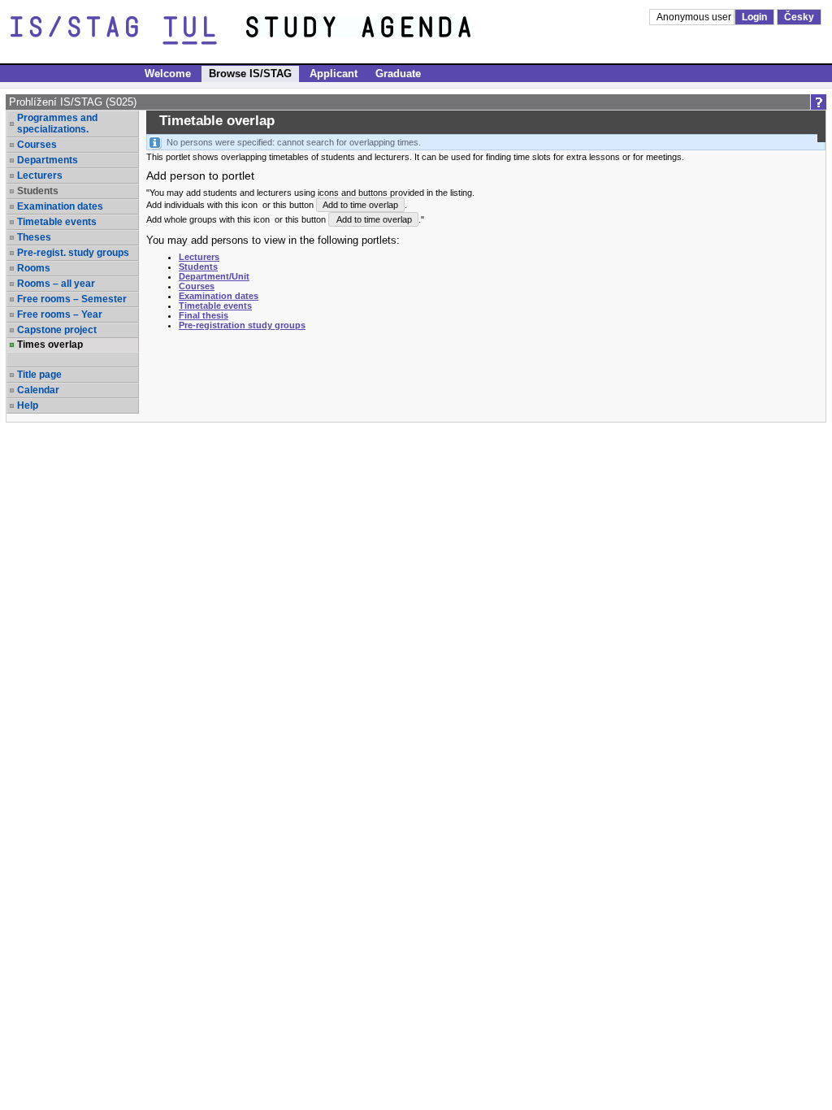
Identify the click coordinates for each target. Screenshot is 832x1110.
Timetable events (57, 222)
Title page (39, 374)
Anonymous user (695, 17)
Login (754, 17)
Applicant (334, 73)
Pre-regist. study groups (73, 252)
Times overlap (50, 344)
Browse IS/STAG (250, 73)
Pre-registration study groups (242, 325)
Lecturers (40, 175)
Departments (47, 160)
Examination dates (60, 206)
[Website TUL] (128, 31)
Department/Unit (214, 276)
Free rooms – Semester (72, 299)
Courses (37, 144)
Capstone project (57, 330)
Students (198, 266)
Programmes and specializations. (57, 123)
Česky (799, 17)
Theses (34, 237)
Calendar (38, 390)
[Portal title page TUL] (388, 31)
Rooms (33, 268)
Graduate (398, 73)
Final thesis (203, 315)
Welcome (168, 73)
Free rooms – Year (59, 314)
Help (27, 405)
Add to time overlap (360, 205)
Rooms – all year (56, 283)
